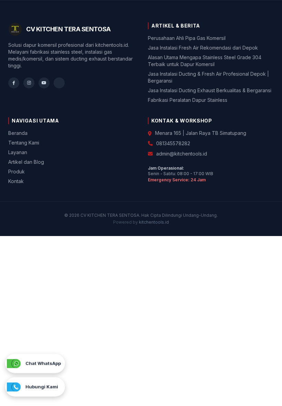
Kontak (16, 181)
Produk (16, 171)
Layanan (17, 152)
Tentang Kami (23, 143)
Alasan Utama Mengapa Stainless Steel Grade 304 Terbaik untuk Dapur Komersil (204, 60)
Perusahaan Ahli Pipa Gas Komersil (187, 38)
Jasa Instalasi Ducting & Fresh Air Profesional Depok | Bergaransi (208, 77)
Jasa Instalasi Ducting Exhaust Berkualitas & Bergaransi (209, 90)
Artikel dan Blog (26, 162)
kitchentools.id (154, 222)
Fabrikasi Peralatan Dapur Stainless (187, 100)
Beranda (18, 133)
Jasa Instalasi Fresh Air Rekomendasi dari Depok (203, 48)
